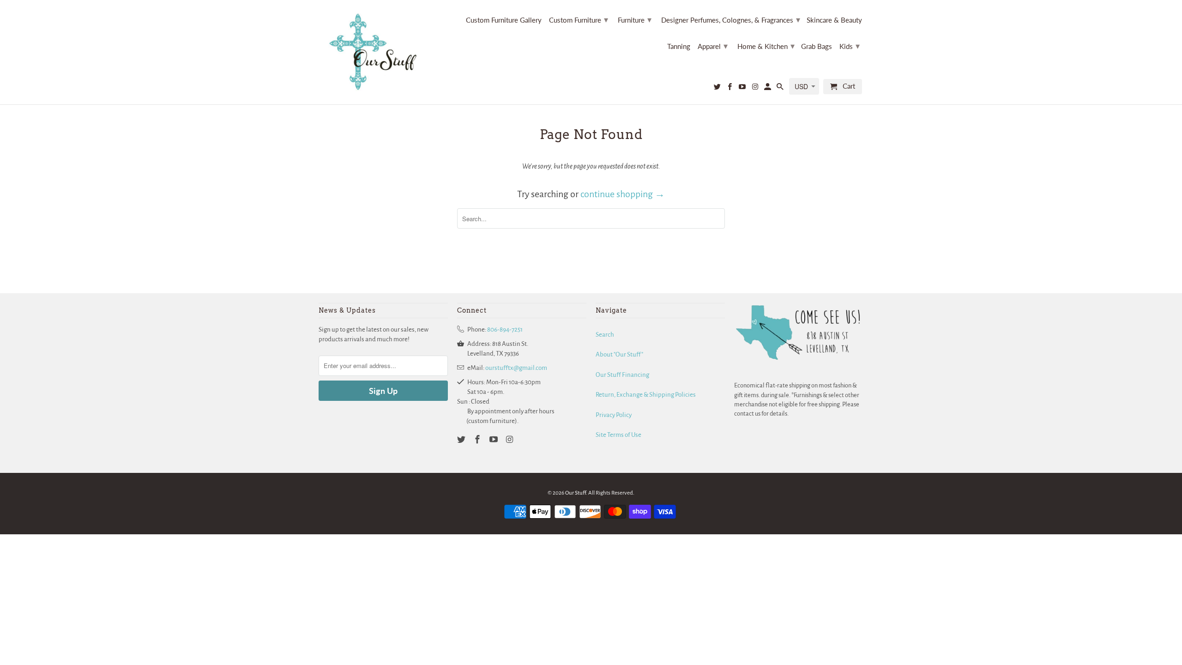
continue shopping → (622, 194)
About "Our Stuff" (619, 354)
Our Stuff (575, 493)
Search (605, 334)
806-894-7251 (505, 329)
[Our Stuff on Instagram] (755, 88)
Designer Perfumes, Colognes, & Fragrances (730, 19)
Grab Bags (816, 46)
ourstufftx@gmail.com (516, 367)
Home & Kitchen (766, 46)
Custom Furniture (578, 19)
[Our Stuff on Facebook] (730, 88)
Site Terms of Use (618, 434)
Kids (849, 46)
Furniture (634, 19)
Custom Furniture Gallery (504, 20)
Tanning (678, 46)
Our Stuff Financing (622, 374)
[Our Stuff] (376, 52)
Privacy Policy (614, 414)
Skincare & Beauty (834, 20)
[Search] (781, 88)
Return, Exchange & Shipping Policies (646, 394)
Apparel (713, 46)
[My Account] (768, 88)
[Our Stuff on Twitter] (718, 88)
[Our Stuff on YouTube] (743, 88)
